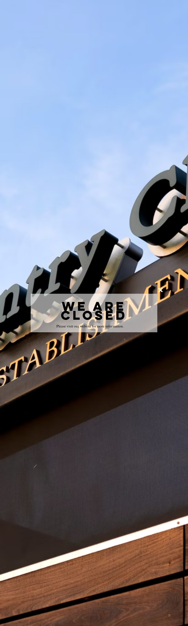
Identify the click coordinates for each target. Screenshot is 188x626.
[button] (160, 290)
